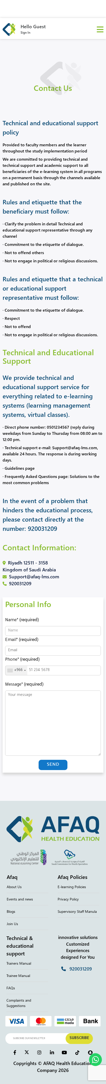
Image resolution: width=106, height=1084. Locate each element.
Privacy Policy (68, 899)
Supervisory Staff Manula (77, 911)
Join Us (12, 923)
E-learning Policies (72, 886)
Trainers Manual (18, 963)
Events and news (20, 899)
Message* (24, 684)
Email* (21, 639)
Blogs (11, 911)
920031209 (42, 528)
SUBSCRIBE (79, 1039)
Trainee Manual (18, 975)
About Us (14, 886)
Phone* (22, 659)
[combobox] (16, 670)
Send (53, 765)
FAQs (10, 987)
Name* (22, 619)
